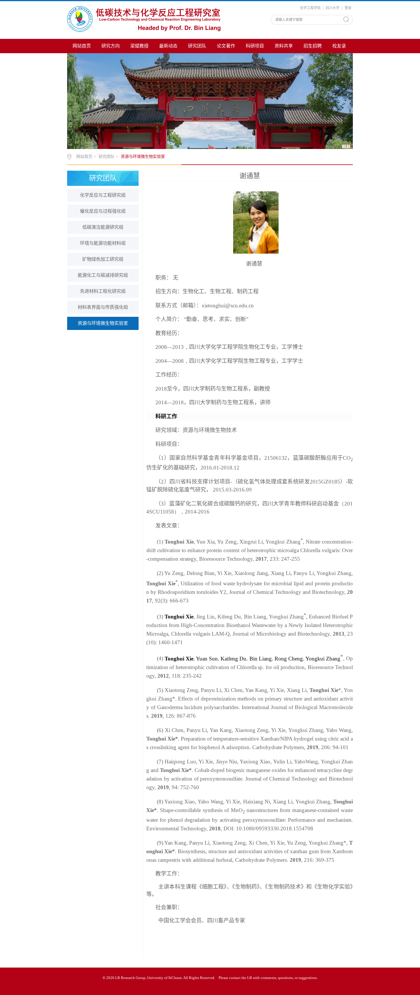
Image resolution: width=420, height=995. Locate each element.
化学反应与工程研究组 (103, 195)
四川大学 (332, 8)
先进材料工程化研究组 (103, 291)
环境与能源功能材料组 (103, 243)
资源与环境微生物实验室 (143, 156)
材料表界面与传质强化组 (103, 307)
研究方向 (110, 45)
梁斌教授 (139, 45)
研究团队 (197, 45)
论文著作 (226, 45)
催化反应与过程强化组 (103, 211)
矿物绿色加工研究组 (102, 259)
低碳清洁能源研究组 (102, 227)
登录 (348, 8)
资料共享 (284, 45)
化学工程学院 (310, 8)
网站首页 (82, 45)
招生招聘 (312, 45)
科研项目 (255, 45)
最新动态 (168, 45)
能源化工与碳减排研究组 (103, 275)
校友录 (339, 45)
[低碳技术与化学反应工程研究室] (145, 19)
